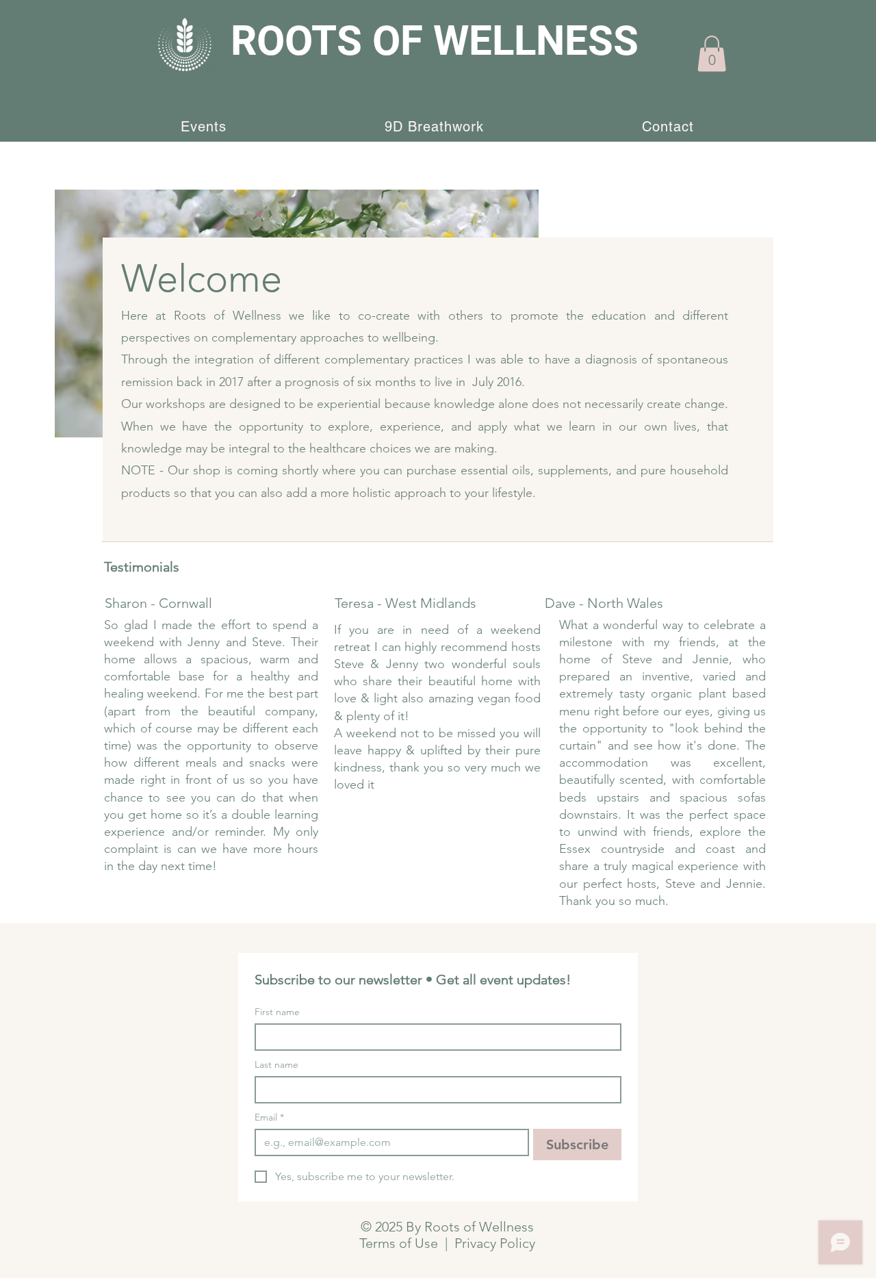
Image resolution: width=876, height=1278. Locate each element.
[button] (712, 54)
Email (269, 1117)
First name (277, 1012)
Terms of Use (398, 1243)
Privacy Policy (494, 1243)
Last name (276, 1065)
